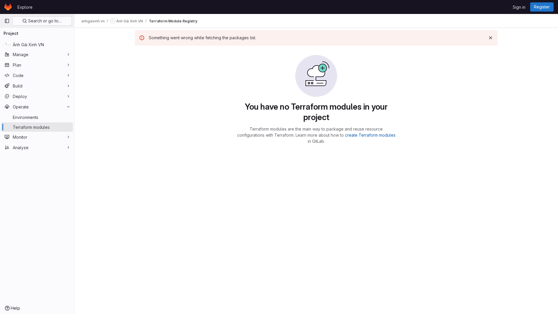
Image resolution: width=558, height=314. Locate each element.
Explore (25, 7)
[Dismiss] (490, 37)
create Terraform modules (370, 135)
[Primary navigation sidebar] (7, 21)
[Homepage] (8, 7)
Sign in (519, 7)
